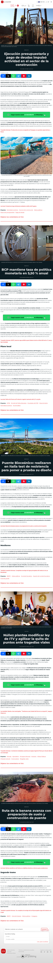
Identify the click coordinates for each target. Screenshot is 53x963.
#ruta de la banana (16, 916)
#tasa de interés (43, 403)
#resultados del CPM (32, 403)
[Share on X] (8, 76)
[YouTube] (51, 952)
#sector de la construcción (26, 210)
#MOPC (9, 576)
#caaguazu (34, 916)
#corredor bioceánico (26, 576)
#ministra (33, 756)
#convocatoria (15, 759)
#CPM (8, 403)
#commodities (17, 405)
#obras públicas (38, 210)
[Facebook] (41, 952)
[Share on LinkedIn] (29, 76)
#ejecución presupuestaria (7, 212)
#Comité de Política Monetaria (18, 403)
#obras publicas (26, 916)
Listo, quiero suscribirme (42, 941)
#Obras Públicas (41, 756)
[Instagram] (48, 952)
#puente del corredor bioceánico (41, 576)
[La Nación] (6, 2)
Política (26, 631)
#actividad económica (12, 210)
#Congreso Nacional (25, 756)
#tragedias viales (24, 759)
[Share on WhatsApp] (13, 76)
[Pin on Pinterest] (23, 76)
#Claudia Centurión (5, 759)
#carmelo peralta (5, 578)
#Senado (9, 756)
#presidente (15, 756)
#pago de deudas (19, 212)
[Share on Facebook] (3, 76)
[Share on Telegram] (18, 76)
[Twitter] (44, 952)
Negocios (26, 50)
